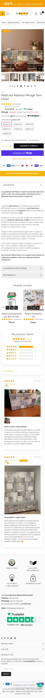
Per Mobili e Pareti (28, 22)
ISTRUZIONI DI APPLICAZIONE (15, 268)
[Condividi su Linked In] (28, 86)
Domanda (35, 140)
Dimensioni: (10, 120)
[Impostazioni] (36, 13)
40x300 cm (6, 129)
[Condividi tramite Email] (35, 86)
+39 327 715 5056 (16, 601)
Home (4, 22)
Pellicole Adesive (14, 22)
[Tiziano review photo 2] (7, 421)
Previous (3, 51)
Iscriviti (6, 674)
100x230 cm (7, 133)
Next (42, 51)
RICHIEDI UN (22, 173)
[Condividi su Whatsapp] (32, 86)
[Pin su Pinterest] (25, 86)
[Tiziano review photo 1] (22, 403)
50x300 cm (18, 129)
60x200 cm (29, 124)
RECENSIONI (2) (9, 275)
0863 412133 (13, 598)
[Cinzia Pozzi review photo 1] (22, 490)
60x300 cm (29, 129)
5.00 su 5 (29, 339)
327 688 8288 (25, 604)
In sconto (6, 31)
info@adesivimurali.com (15, 608)
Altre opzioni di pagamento (22, 159)
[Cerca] (7, 13)
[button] (6, 104)
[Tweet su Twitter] (21, 86)
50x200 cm (18, 124)
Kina (2, 92)
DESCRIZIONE (8, 185)
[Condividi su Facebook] (18, 86)
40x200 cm (6, 124)
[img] (9, 381)
